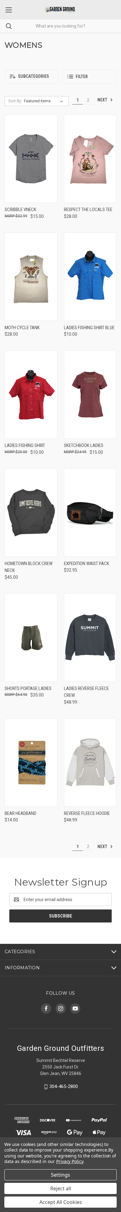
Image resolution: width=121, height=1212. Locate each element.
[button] (32, 77)
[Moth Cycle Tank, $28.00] (31, 277)
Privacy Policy (69, 1161)
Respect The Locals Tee (88, 209)
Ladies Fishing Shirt (25, 445)
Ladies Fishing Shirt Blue (89, 327)
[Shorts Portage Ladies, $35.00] (31, 637)
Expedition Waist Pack (86, 563)
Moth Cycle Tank (22, 327)
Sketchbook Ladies (83, 445)
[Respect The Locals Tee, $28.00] (90, 159)
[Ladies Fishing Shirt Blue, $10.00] (90, 277)
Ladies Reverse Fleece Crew (86, 692)
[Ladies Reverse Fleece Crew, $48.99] (90, 637)
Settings (60, 1174)
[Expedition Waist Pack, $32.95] (90, 512)
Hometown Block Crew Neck (28, 567)
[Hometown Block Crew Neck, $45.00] (31, 512)
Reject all (60, 1188)
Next (102, 99)
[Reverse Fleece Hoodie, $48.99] (90, 762)
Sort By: (15, 101)
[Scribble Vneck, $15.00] (31, 159)
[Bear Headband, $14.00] (31, 762)
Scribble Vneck (20, 209)
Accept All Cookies (60, 1202)
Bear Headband (20, 813)
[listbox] (44, 101)
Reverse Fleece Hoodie (87, 813)
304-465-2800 (63, 1086)
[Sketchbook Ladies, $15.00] (90, 394)
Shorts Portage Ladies (28, 688)
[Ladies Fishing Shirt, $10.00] (31, 394)
